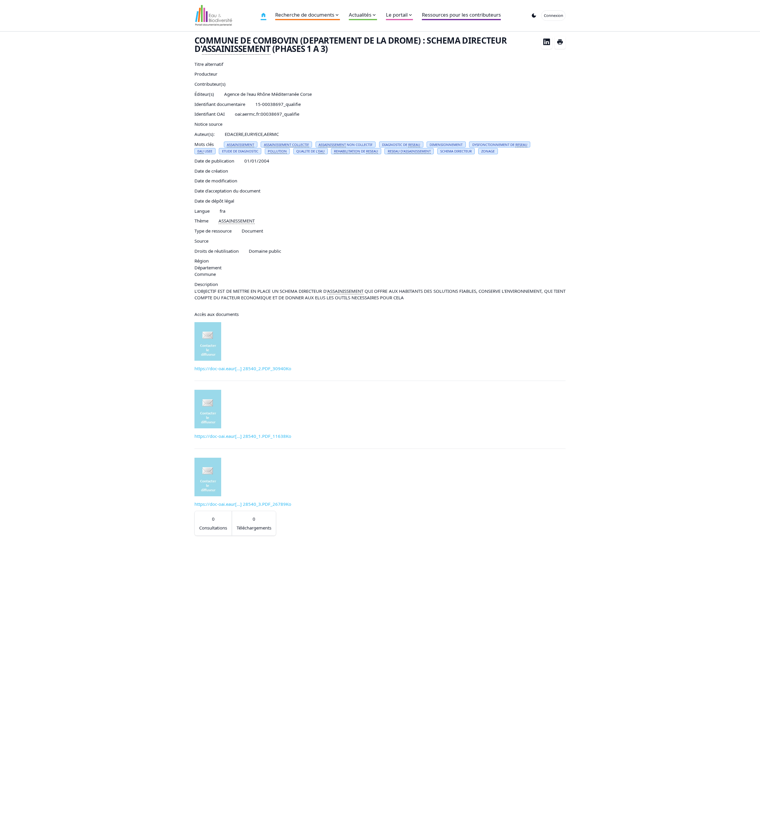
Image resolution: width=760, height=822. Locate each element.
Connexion (553, 15)
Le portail (397, 14)
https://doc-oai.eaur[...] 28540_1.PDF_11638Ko (242, 436)
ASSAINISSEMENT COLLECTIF (286, 144)
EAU (200, 151)
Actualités (360, 14)
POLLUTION (277, 151)
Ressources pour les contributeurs (461, 14)
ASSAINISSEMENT (236, 48)
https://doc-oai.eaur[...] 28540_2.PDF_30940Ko (242, 368)
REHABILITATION (347, 151)
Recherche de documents (304, 14)
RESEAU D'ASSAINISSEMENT (409, 151)
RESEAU (414, 144)
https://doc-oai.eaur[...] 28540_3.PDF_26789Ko (242, 504)
